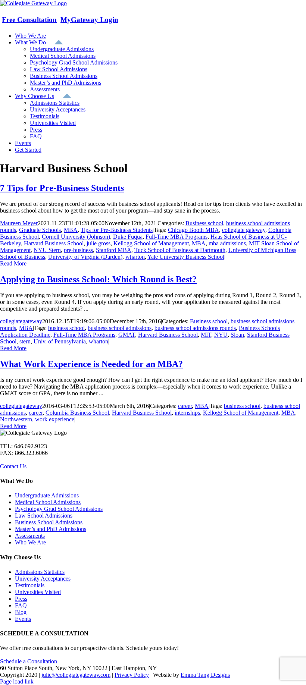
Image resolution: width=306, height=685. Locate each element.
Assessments (30, 535)
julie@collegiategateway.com (75, 675)
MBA (71, 230)
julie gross (98, 243)
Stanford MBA (113, 250)
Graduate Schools (40, 230)
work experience (54, 419)
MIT (206, 334)
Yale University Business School (185, 257)
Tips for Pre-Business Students (117, 230)
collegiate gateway (243, 230)
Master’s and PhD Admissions (50, 529)
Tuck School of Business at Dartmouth (179, 250)
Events (23, 619)
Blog (20, 612)
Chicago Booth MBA (193, 230)
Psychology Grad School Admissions (59, 509)
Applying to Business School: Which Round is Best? (98, 279)
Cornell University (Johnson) (76, 236)
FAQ (21, 605)
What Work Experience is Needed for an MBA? (91, 364)
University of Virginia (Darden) (85, 257)
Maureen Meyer (19, 223)
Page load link (17, 681)
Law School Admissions (43, 515)
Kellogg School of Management (151, 243)
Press (21, 599)
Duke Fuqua (128, 236)
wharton (135, 257)
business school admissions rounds (195, 328)
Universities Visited (38, 592)
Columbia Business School (77, 412)
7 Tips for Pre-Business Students (62, 188)
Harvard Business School (54, 243)
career (185, 406)
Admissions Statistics (40, 572)
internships (187, 412)
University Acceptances (43, 578)
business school (66, 328)
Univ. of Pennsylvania (60, 341)
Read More (13, 263)
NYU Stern (47, 250)
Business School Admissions (48, 522)
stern (25, 341)
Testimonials (29, 585)
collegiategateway (21, 321)
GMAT (126, 334)
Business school (204, 223)
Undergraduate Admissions (47, 495)
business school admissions (120, 328)
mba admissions (227, 243)
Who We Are (30, 542)
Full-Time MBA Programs (176, 236)
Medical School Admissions (48, 502)
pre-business (78, 250)
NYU (221, 334)
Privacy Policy (132, 675)
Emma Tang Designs (205, 675)
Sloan (237, 334)
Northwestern (16, 419)
